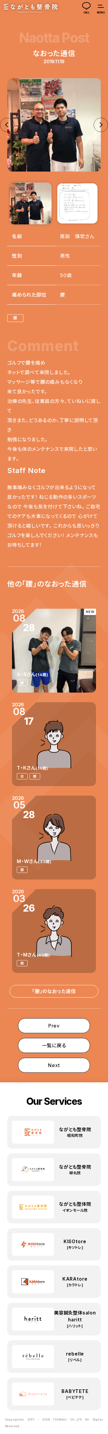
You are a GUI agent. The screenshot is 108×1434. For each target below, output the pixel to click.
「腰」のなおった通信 (54, 991)
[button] (30, 203)
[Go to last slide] (7, 125)
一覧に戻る (54, 1045)
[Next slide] (101, 125)
